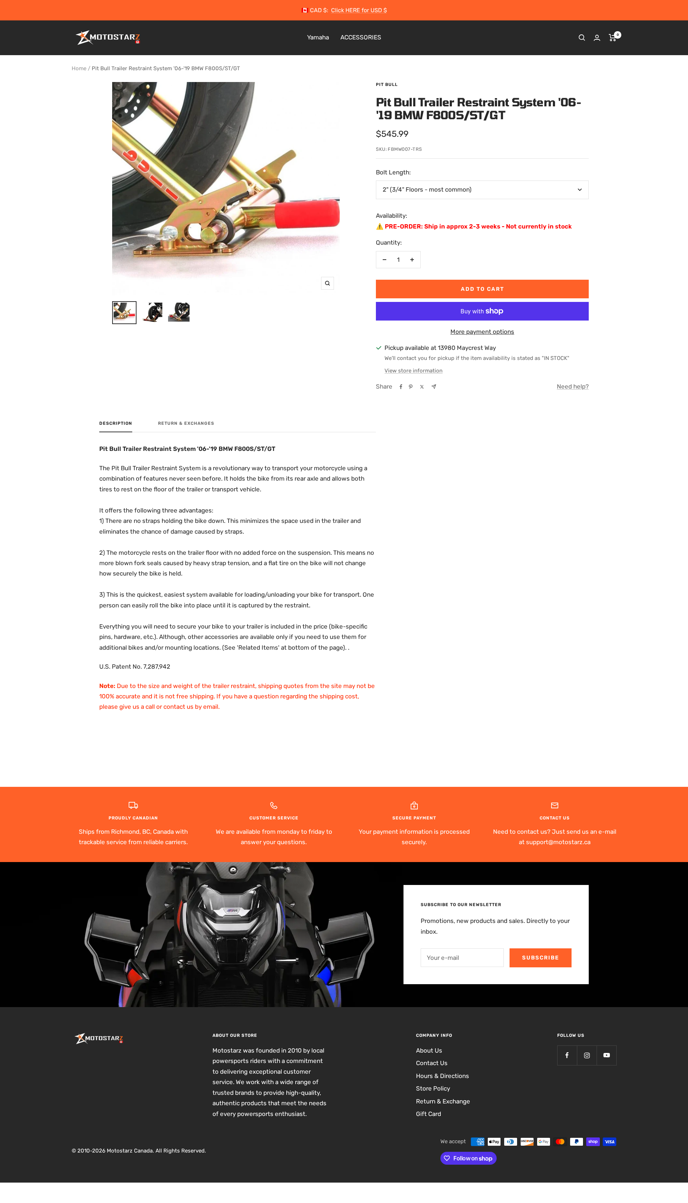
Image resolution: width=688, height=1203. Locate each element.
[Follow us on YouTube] (606, 1055)
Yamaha (318, 37)
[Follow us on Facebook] (567, 1055)
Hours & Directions (442, 1075)
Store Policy (433, 1088)
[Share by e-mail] (433, 386)
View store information (413, 370)
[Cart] (612, 37)
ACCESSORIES (360, 37)
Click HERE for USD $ (359, 10)
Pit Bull (387, 84)
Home (79, 68)
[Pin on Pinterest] (410, 386)
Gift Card (428, 1113)
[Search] (582, 37)
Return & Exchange (443, 1101)
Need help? (573, 386)
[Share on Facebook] (401, 386)
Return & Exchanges (186, 423)
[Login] (597, 38)
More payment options (482, 331)
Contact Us (432, 1063)
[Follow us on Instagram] (587, 1055)
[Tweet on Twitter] (422, 386)
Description (115, 423)
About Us (429, 1050)
